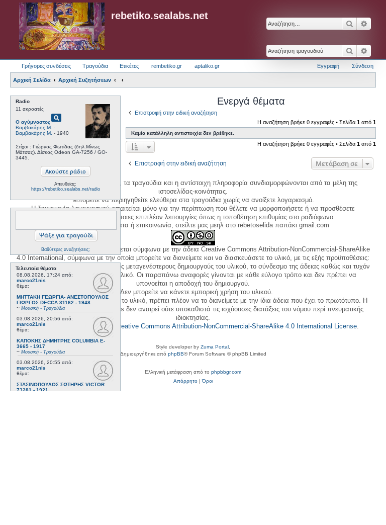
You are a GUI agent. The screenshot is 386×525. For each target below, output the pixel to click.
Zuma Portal (215, 346)
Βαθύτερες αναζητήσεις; (65, 249)
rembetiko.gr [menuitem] (166, 66)
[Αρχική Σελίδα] (62, 27)
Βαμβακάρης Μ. (34, 127)
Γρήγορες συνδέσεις (46, 66)
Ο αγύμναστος (33, 122)
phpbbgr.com (226, 372)
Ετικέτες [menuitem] (129, 66)
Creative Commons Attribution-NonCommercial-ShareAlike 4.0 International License (236, 326)
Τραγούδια (95, 66)
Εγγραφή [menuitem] (328, 66)
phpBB (176, 354)
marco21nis (31, 280)
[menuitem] (185, 381)
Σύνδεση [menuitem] (362, 66)
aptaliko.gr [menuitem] (207, 66)
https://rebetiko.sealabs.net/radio (65, 189)
